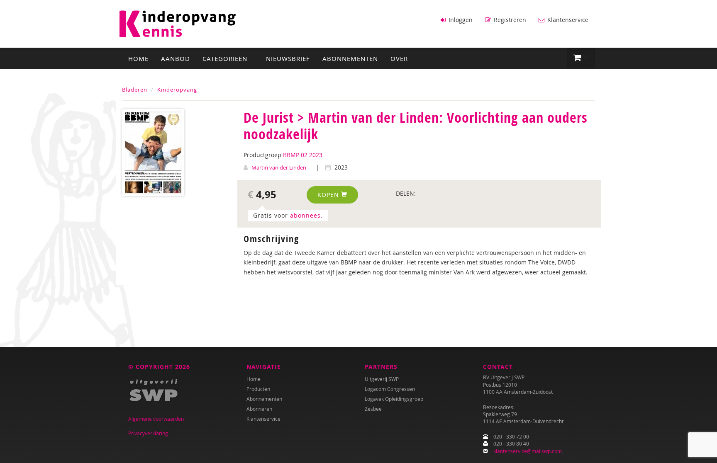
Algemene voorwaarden (156, 418)
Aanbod (175, 58)
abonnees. (306, 215)
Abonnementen (350, 58)
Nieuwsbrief (288, 58)
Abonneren (259, 408)
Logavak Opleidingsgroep (394, 398)
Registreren (509, 20)
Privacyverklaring (148, 433)
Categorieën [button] (225, 58)
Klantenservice (567, 20)
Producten (258, 388)
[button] (581, 58)
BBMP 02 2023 (302, 155)
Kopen (329, 195)
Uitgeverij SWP (382, 379)
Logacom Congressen (390, 388)
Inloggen (460, 20)
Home (138, 58)
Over (399, 58)
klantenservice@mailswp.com (527, 451)
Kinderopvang (177, 89)
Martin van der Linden (278, 167)
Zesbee (373, 408)
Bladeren (134, 89)
